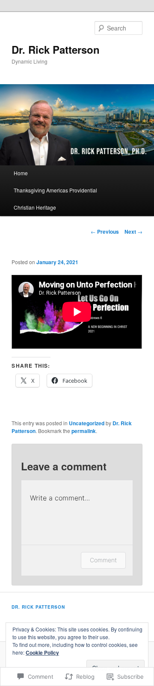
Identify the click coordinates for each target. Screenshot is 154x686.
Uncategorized (86, 423)
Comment (103, 560)
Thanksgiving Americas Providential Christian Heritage (55, 198)
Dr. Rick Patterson (56, 49)
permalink (83, 431)
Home (21, 173)
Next (133, 231)
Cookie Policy (42, 652)
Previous (105, 231)
